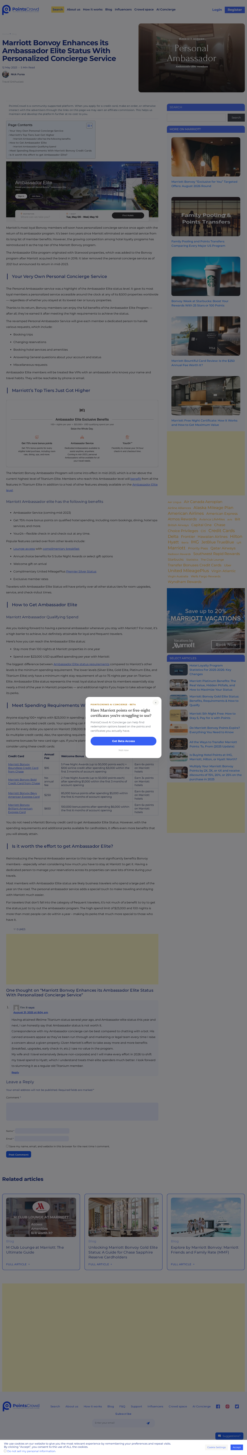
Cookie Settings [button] (216, 1447)
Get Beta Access (123, 741)
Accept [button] (237, 1447)
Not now (124, 750)
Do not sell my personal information (31, 1451)
